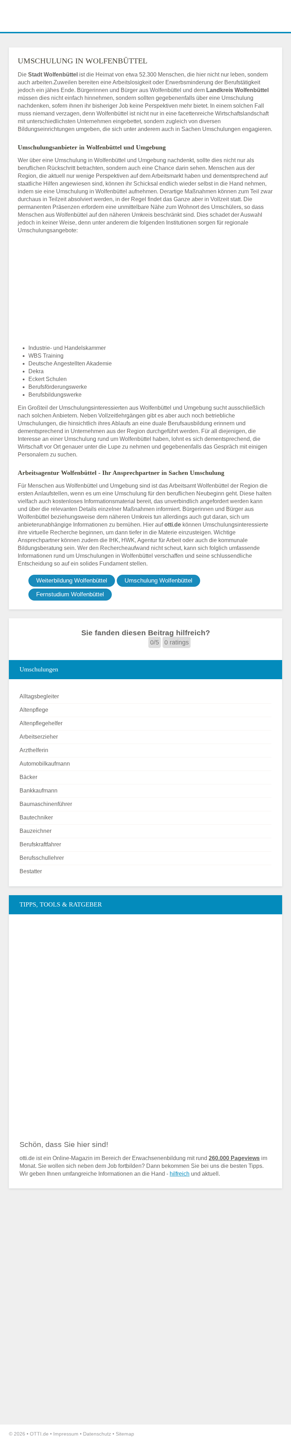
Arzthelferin (34, 750)
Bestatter (31, 871)
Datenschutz (97, 1434)
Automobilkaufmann (45, 764)
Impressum (65, 1434)
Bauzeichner (35, 831)
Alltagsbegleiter (39, 696)
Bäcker (28, 777)
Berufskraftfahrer (40, 844)
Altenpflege (34, 710)
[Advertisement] (145, 289)
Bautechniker (36, 817)
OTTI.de (39, 1434)
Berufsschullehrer (42, 858)
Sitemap (125, 1434)
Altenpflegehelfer (41, 723)
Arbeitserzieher (39, 737)
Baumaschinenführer (46, 804)
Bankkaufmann (38, 791)
